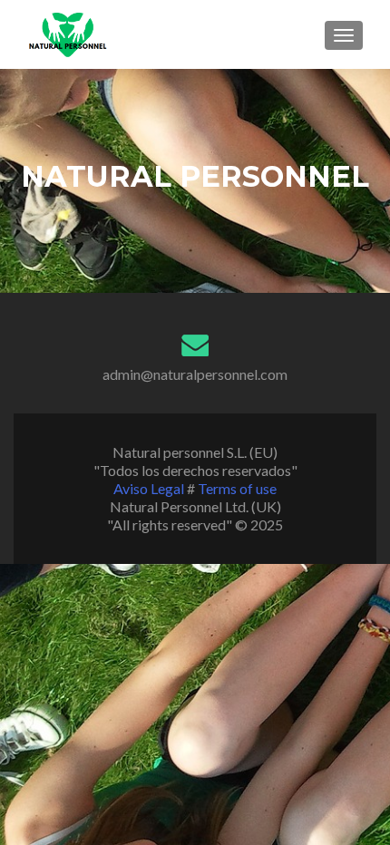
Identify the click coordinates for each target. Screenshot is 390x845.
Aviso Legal (150, 488)
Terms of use (237, 488)
